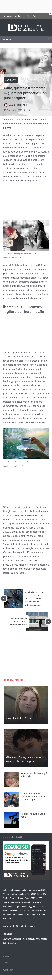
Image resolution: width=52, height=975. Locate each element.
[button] (48, 39)
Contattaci (42, 926)
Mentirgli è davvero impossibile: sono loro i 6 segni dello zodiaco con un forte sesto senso (34, 598)
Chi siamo (8, 16)
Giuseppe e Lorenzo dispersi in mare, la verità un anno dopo (33, 796)
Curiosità (10, 80)
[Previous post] (3, 598)
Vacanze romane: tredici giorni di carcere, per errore (18, 621)
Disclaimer (19, 16)
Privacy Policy (31, 16)
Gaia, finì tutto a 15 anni (19, 718)
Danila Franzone (17, 105)
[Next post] (48, 621)
